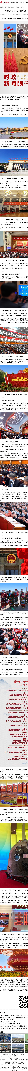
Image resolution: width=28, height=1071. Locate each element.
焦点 (19, 7)
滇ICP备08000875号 (4, 1059)
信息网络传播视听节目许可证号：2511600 (14, 1061)
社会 (27, 2)
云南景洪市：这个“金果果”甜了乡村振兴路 (10, 1024)
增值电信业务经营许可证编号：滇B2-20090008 (10, 1065)
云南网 (8, 7)
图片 (24, 2)
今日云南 (2, 1012)
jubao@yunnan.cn (14, 1070)
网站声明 (16, 1058)
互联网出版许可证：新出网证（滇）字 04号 (14, 1062)
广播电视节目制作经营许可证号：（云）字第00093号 (14, 1063)
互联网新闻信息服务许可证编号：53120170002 (18, 1059)
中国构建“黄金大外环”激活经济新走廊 (19, 1051)
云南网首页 (12, 2)
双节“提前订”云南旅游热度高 (7, 1019)
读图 (1, 1032)
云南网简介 (2, 1057)
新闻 (17, 2)
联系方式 (21, 1057)
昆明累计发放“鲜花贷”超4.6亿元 (7, 1021)
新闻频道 (14, 7)
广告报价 (15, 1057)
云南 (20, 2)
